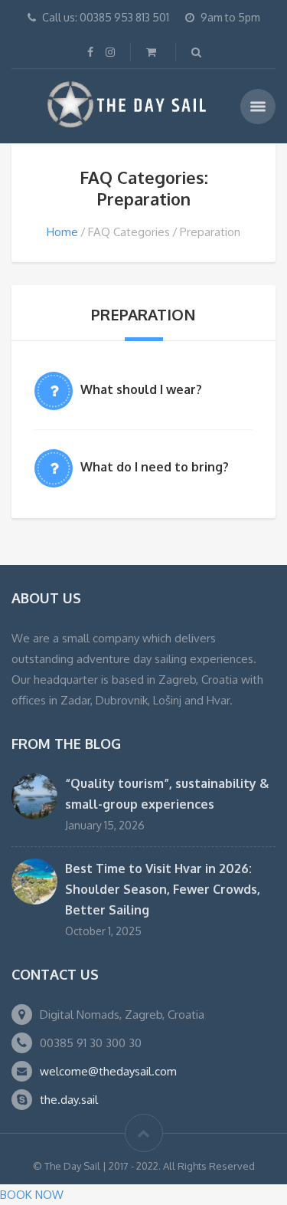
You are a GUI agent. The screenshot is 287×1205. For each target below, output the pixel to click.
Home (62, 232)
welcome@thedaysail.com (108, 1071)
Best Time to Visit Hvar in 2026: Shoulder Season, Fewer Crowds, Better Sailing (162, 889)
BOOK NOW (32, 1194)
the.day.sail (69, 1099)
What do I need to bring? (154, 466)
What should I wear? (141, 389)
